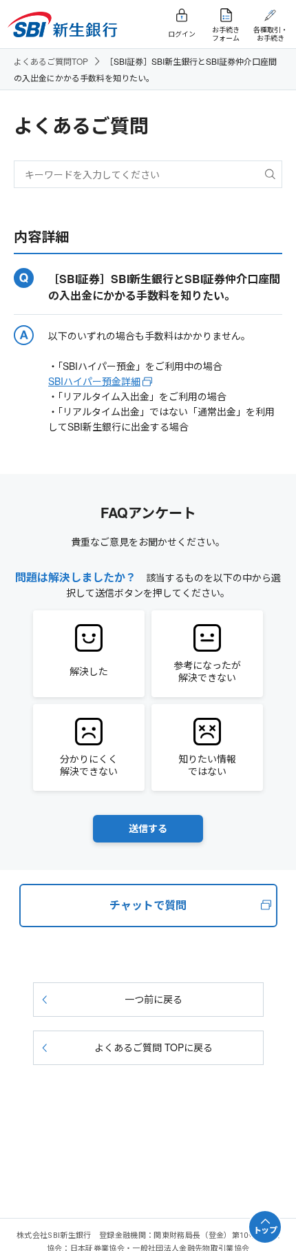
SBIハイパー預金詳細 (94, 381)
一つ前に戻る (153, 999)
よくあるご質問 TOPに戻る (153, 1047)
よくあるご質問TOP (51, 61)
